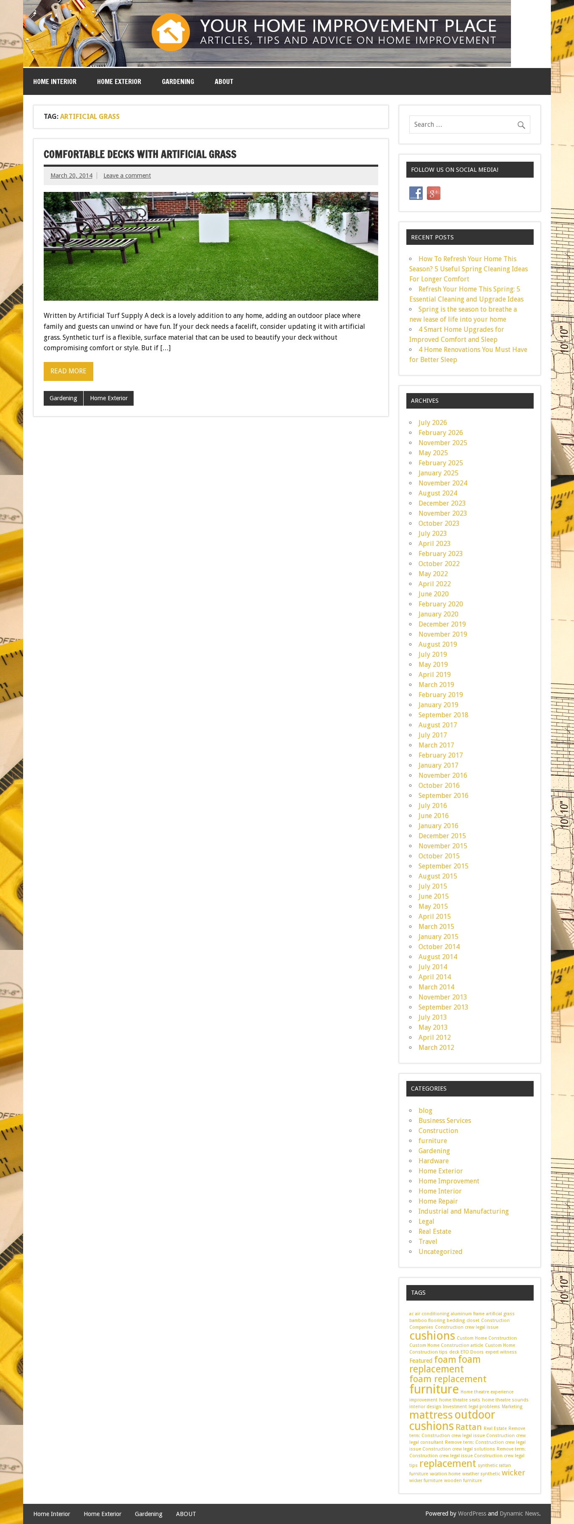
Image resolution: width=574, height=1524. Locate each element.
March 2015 (436, 927)
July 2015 (433, 886)
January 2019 (438, 705)
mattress (431, 1415)
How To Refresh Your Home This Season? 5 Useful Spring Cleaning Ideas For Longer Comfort (468, 269)
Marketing (512, 1406)
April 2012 (435, 1037)
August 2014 (438, 957)
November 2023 (443, 513)
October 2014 (439, 947)
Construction (438, 1131)
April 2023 (435, 544)
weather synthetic (481, 1474)
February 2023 (441, 554)
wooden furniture (463, 1480)
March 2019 (436, 685)
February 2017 (441, 755)
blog (425, 1111)
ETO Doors (472, 1352)
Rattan (469, 1427)
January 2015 (438, 937)
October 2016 (439, 786)
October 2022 (439, 564)
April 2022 (435, 584)
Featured (420, 1360)
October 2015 (439, 856)
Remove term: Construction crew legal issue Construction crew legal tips (467, 1457)
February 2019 (441, 695)
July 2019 (433, 654)
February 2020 (441, 604)
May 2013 (433, 1027)
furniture (433, 1141)
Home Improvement (449, 1181)
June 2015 (434, 896)
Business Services (445, 1121)
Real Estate (435, 1231)
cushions (432, 1336)
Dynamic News (519, 1513)
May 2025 (433, 453)
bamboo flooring (427, 1320)
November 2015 (443, 846)
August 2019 (438, 644)
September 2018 (444, 715)
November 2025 (443, 443)
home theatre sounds (505, 1400)
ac (411, 1314)
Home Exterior (119, 81)
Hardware (434, 1161)
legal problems (484, 1406)
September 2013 (444, 1007)
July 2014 (433, 967)
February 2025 (441, 463)
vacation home (445, 1474)
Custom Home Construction (487, 1338)
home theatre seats (459, 1400)
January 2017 (438, 765)
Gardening (178, 81)
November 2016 (443, 775)
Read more (68, 371)
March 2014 (436, 987)
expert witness (501, 1352)
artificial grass (500, 1314)
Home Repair (438, 1201)
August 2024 (438, 493)
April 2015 (435, 917)
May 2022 (433, 574)
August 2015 (438, 876)
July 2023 (433, 534)
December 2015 (442, 836)
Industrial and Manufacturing (464, 1211)
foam (445, 1359)
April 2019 (435, 675)
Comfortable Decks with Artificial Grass (140, 154)
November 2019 (443, 634)
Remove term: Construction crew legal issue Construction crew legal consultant (467, 1435)
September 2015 (444, 866)
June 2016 (434, 816)
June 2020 (434, 594)
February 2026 (441, 433)
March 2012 (436, 1048)
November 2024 (443, 483)
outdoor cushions (452, 1420)
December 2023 (442, 503)
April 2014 (435, 977)
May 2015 (433, 906)
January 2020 (438, 614)
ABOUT (224, 81)
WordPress (472, 1513)
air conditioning (432, 1314)
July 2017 (433, 735)
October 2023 (439, 523)
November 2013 (443, 997)
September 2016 (444, 796)
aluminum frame (467, 1314)
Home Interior (54, 81)
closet (472, 1320)
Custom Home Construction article (446, 1345)
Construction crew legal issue (466, 1327)
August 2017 (438, 725)
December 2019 (442, 624)
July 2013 (433, 1017)
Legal (426, 1221)
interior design (425, 1406)
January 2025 (438, 473)
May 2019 (433, 665)
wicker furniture (425, 1480)
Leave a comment (127, 175)
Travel (428, 1242)
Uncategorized (441, 1252)
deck (454, 1352)
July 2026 (433, 423)
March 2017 (436, 745)
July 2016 (433, 806)
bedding (456, 1320)
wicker (513, 1472)
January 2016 (438, 826)
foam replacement (445, 1364)
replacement (447, 1463)
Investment (455, 1406)
